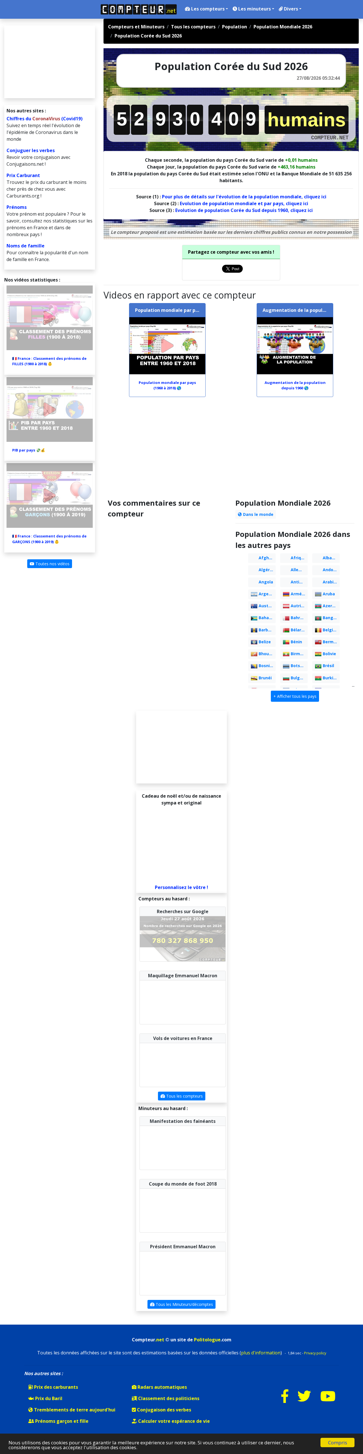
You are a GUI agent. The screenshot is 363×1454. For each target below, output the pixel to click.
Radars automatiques (161, 1388)
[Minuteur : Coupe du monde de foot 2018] (161, 1211)
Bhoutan (267, 653)
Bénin (296, 641)
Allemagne (299, 569)
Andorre (330, 569)
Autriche (299, 605)
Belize (264, 641)
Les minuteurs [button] (254, 9)
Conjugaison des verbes (163, 1411)
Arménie (299, 593)
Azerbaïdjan (331, 605)
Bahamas (267, 617)
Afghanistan (267, 557)
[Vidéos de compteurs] (328, 1401)
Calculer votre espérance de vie (173, 1422)
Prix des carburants (55, 1388)
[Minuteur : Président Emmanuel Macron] (161, 1274)
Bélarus (298, 630)
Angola (265, 582)
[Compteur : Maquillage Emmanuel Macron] (182, 1002)
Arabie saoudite (331, 582)
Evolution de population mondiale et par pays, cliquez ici (244, 203)
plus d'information (260, 1354)
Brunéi (265, 677)
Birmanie (299, 653)
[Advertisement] (231, 450)
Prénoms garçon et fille (61, 1422)
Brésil (328, 665)
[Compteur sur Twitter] (304, 1401)
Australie (267, 605)
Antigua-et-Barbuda (299, 582)
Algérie (265, 569)
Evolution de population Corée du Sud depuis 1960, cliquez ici (244, 210)
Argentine (267, 593)
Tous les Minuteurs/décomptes (184, 1305)
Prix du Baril (48, 1399)
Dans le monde (257, 514)
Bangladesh (331, 617)
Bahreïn (298, 617)
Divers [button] (290, 9)
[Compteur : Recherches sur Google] (182, 938)
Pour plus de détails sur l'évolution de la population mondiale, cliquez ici (244, 197)
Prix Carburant (23, 175)
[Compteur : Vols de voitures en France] (161, 1065)
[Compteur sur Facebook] (285, 1401)
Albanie (330, 557)
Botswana (299, 665)
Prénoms (17, 207)
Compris (337, 1442)
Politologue (207, 1341)
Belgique (331, 630)
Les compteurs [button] (207, 9)
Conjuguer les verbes (31, 150)
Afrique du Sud (299, 557)
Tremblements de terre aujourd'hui (74, 1411)
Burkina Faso (331, 677)
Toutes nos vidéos (51, 563)
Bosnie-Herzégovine (267, 665)
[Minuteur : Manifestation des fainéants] (161, 1148)
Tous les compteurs (184, 1097)
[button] (295, 696)
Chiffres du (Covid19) (45, 118)
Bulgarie (299, 677)
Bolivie (329, 653)
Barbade (267, 630)
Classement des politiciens (168, 1399)
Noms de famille (26, 246)
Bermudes (331, 641)
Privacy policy (315, 1354)
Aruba (328, 593)
